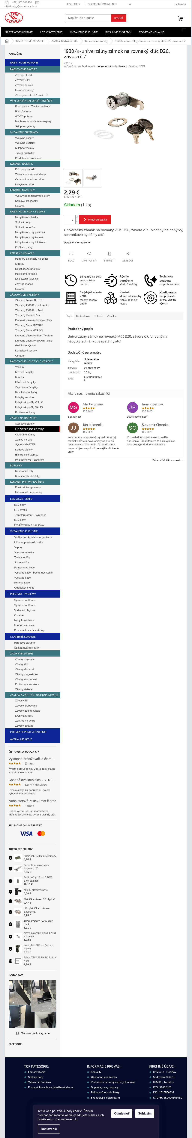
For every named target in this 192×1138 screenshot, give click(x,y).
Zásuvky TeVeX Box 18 (28, 300)
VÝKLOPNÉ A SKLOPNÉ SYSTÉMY (31, 100)
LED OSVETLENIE (21, 498)
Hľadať (118, 18)
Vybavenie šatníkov (39, 1082)
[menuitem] (18, 32)
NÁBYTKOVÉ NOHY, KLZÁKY (27, 211)
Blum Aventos (23, 111)
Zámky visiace (23, 689)
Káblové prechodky (26, 200)
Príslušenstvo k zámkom (29, 459)
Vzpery (18, 547)
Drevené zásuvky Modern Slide (33, 320)
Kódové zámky (24, 449)
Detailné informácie (75, 242)
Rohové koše (22, 582)
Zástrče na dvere (25, 720)
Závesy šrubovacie (26, 705)
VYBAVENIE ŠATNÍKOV (24, 132)
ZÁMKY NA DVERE (21, 653)
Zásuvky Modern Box (27, 315)
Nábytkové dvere (24, 620)
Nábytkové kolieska (26, 217)
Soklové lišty (21, 562)
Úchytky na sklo (24, 184)
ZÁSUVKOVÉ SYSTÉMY (24, 294)
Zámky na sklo (23, 439)
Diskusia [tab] (99, 315)
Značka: (136, 66)
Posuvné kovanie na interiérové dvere (50, 1087)
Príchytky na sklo (25, 169)
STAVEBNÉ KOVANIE (22, 636)
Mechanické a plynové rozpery (33, 121)
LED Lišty (20, 519)
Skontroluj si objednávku (105, 1097)
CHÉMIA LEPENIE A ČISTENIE (28, 732)
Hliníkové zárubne (25, 642)
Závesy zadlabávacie (27, 710)
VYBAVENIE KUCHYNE (24, 531)
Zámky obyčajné (25, 658)
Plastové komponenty (28, 487)
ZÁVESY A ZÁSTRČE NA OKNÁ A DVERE (34, 695)
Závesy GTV (22, 79)
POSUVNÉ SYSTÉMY (23, 593)
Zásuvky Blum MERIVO (29, 330)
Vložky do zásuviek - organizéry (33, 537)
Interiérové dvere (24, 625)
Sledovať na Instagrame (35, 1033)
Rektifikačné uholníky (27, 268)
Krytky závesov (24, 715)
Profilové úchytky (25, 412)
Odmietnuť (122, 1113)
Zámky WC (21, 664)
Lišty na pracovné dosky (28, 542)
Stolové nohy (23, 222)
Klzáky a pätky (23, 247)
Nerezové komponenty (28, 492)
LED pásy (20, 504)
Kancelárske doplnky (27, 476)
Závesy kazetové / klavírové (31, 95)
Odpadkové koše (24, 587)
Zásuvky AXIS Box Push (29, 310)
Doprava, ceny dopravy (104, 1087)
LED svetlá (20, 509)
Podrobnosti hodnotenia (111, 66)
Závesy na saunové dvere (30, 174)
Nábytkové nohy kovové (29, 237)
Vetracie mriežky (24, 552)
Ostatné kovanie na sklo (29, 179)
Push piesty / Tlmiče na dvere (32, 106)
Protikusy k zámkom (27, 684)
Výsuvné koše (22, 577)
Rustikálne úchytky (26, 392)
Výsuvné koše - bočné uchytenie (33, 572)
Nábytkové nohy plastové (30, 232)
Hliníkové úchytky (25, 382)
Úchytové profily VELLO (29, 402)
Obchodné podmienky (102, 4)
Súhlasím (145, 1113)
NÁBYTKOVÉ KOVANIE (24, 62)
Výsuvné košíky (24, 137)
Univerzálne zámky (29, 429)
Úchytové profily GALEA (29, 407)
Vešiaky (19, 366)
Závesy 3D (21, 700)
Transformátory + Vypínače (30, 514)
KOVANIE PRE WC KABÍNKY (27, 481)
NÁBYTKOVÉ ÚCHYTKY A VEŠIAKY (31, 361)
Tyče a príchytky (24, 152)
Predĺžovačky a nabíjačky (29, 524)
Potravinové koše (24, 567)
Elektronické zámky (26, 454)
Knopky (19, 377)
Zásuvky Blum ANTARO (29, 325)
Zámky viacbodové (26, 679)
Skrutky (19, 263)
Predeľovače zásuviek (28, 157)
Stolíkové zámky (24, 423)
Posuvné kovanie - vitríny (29, 630)
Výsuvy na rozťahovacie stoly (32, 195)
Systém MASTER (25, 444)
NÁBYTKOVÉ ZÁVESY (23, 69)
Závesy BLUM (23, 74)
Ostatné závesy (24, 89)
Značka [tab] (111, 315)
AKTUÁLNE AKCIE (21, 739)
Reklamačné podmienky (105, 1092)
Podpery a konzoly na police (32, 258)
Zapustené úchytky (26, 387)
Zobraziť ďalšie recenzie (166, 460)
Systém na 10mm (24, 599)
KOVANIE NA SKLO (21, 163)
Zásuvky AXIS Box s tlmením (32, 305)
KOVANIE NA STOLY (22, 190)
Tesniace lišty (22, 557)
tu (76, 1119)
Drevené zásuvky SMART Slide (33, 340)
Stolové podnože (25, 227)
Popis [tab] (69, 315)
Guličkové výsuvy (25, 345)
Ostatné (20, 205)
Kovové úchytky (24, 371)
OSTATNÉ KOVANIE (22, 253)
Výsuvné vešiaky (25, 142)
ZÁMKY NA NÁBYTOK (23, 417)
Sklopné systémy (25, 126)
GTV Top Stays (24, 116)
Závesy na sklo (24, 84)
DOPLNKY (16, 465)
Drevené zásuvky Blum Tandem (34, 335)
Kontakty (73, 4)
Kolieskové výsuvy (26, 350)
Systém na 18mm (24, 605)
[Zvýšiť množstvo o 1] (77, 217)
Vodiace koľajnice (24, 610)
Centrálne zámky (25, 434)
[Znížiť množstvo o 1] (77, 222)
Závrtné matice (24, 283)
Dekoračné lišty (24, 470)
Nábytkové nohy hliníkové (30, 242)
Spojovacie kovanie (26, 278)
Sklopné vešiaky (24, 147)
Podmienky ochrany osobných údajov (113, 1082)
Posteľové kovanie (26, 273)
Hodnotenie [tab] (83, 315)
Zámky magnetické (26, 674)
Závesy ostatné (24, 725)
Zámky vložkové (24, 669)
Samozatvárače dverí (27, 647)
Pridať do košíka (97, 219)
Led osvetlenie (36, 1071)
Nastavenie (49, 1128)
